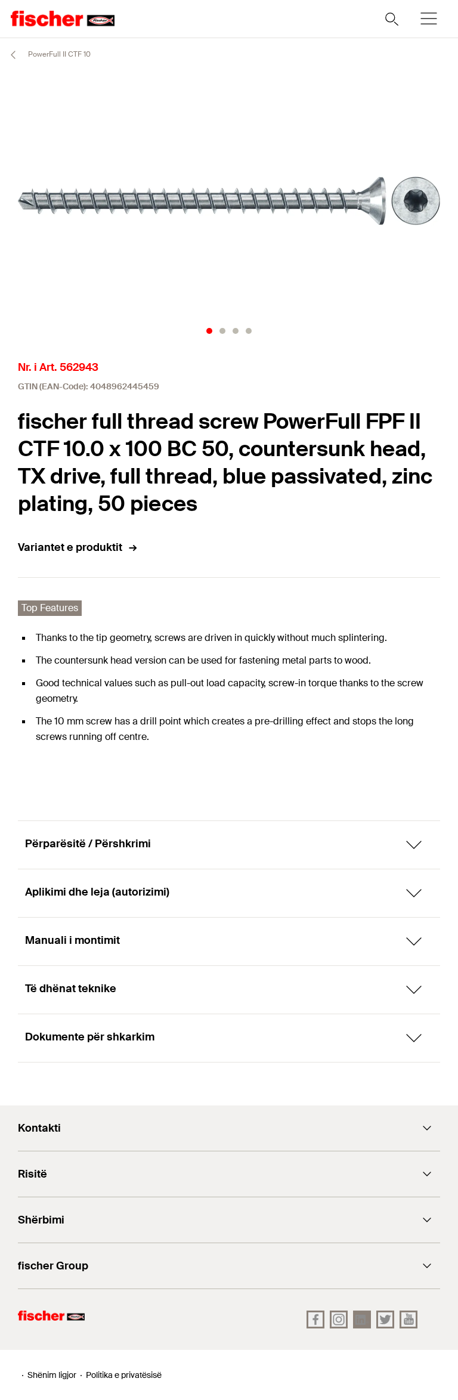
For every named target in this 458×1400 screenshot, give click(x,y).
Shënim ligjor (51, 1375)
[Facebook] (315, 1319)
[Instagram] (339, 1319)
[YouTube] (408, 1319)
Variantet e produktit (70, 547)
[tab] (209, 331)
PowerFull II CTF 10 (58, 54)
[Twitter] (385, 1319)
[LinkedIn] (362, 1319)
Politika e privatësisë (124, 1375)
